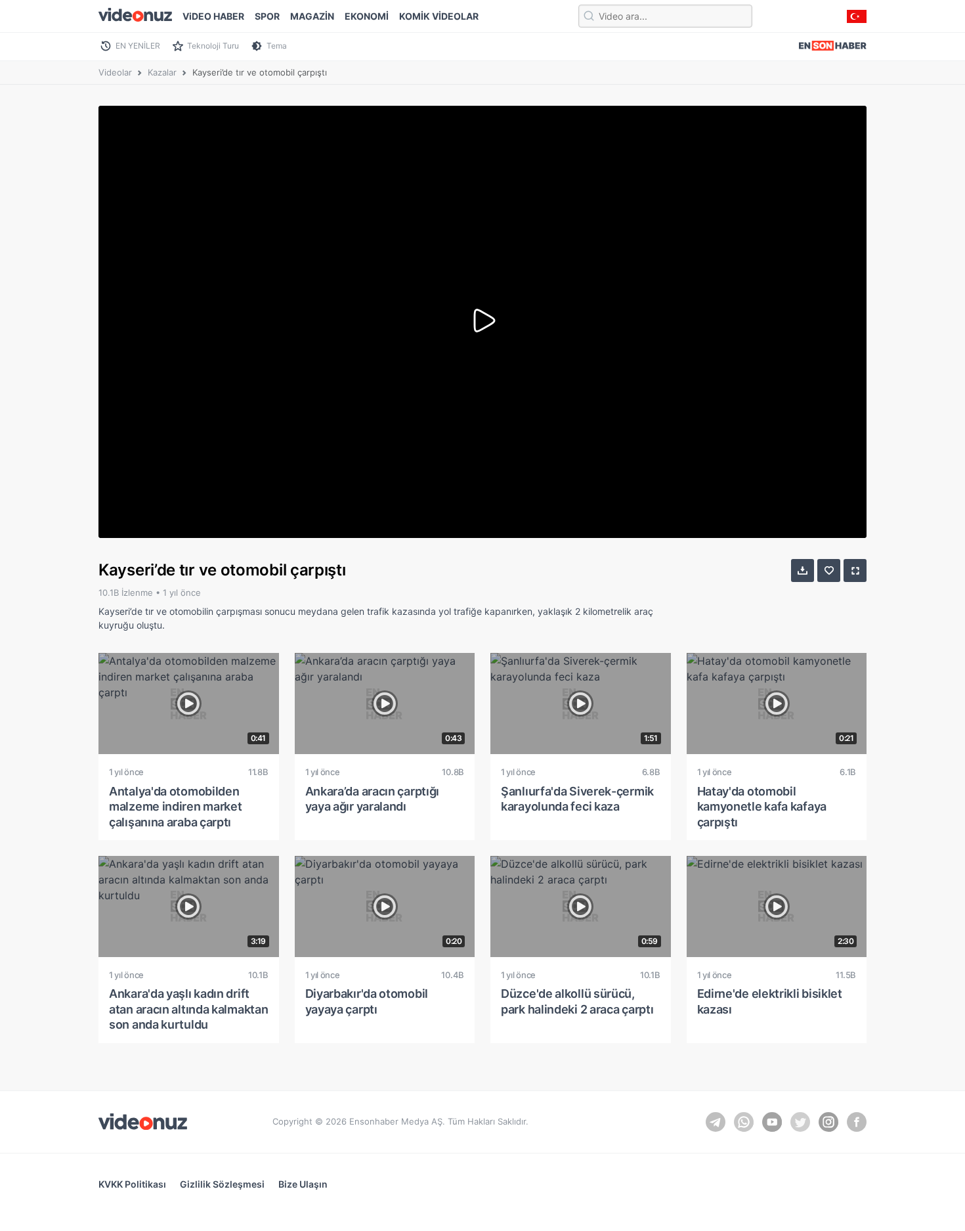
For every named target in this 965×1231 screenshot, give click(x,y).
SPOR (267, 16)
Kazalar (162, 72)
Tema (277, 46)
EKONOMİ (367, 16)
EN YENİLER (138, 46)
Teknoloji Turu (213, 46)
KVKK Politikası (132, 1184)
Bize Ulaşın (303, 1184)
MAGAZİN (312, 16)
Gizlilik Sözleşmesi (222, 1184)
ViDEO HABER (213, 16)
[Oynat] (482, 322)
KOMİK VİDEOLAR (439, 16)
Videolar (115, 72)
